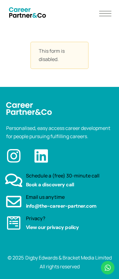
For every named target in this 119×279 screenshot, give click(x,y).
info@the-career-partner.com (61, 206)
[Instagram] (13, 155)
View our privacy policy (52, 227)
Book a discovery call (50, 184)
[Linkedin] (41, 155)
